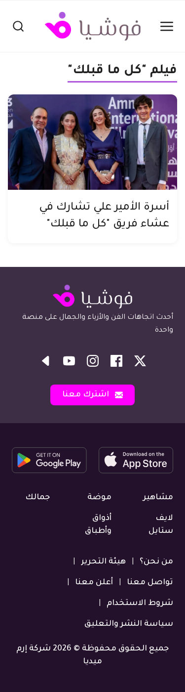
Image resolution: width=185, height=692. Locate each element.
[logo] (93, 26)
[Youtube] (69, 361)
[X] (140, 361)
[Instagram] (93, 361)
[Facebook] (116, 361)
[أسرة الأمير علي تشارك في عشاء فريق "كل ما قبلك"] (92, 142)
